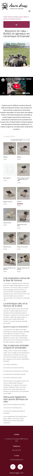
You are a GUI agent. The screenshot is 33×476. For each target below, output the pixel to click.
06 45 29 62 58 (16, 450)
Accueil (5, 17)
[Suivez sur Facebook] (12, 466)
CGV (22, 473)
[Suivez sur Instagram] (20, 466)
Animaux (10, 17)
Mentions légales (14, 473)
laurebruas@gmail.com (16, 459)
